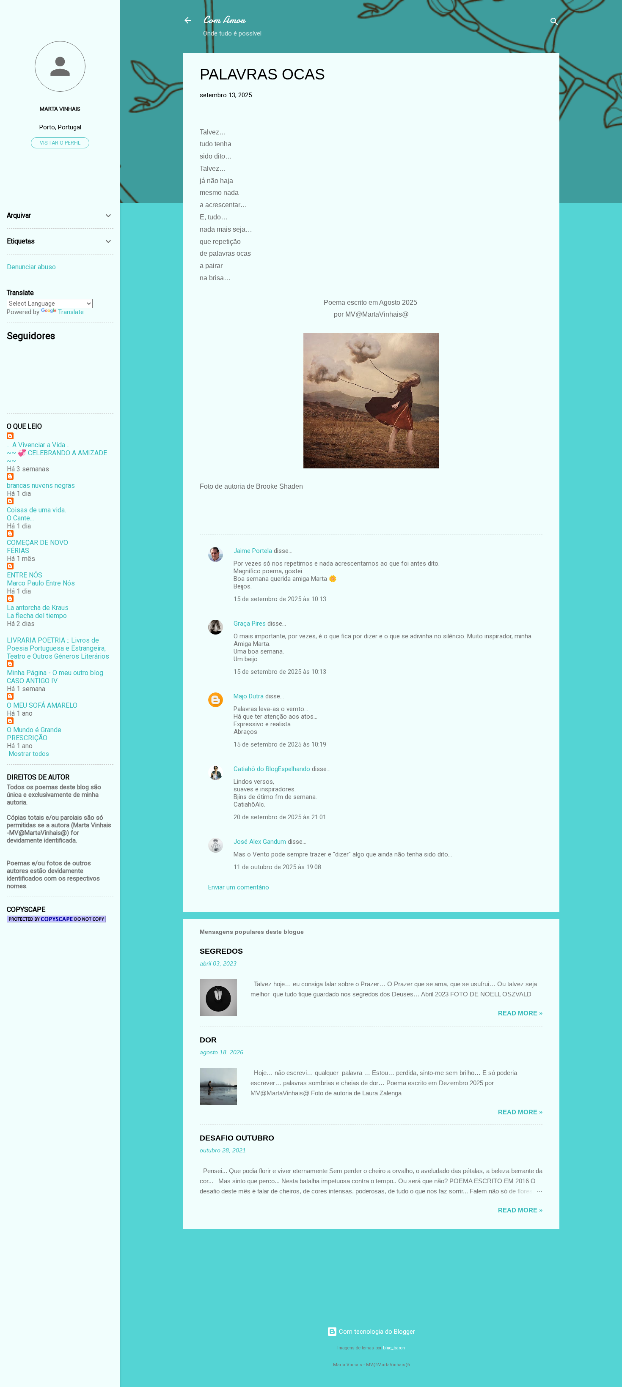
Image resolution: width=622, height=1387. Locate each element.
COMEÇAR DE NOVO (37, 543)
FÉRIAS (18, 551)
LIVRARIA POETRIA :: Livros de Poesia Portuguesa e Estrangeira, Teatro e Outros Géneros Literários (58, 648)
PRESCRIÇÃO (27, 738)
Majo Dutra (249, 696)
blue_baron (394, 1348)
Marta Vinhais (60, 108)
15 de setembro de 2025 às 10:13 (280, 599)
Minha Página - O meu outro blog (55, 673)
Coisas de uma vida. (36, 510)
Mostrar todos (29, 754)
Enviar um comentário (238, 887)
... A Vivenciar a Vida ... (39, 445)
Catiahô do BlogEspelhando (272, 769)
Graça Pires (250, 623)
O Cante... (20, 518)
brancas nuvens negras (41, 485)
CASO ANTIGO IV (32, 681)
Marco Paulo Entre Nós (41, 583)
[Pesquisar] (554, 23)
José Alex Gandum (260, 841)
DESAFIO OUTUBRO (237, 1138)
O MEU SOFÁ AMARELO (42, 705)
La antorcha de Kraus (38, 608)
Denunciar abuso (31, 267)
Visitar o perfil (60, 143)
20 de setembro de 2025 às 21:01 (280, 817)
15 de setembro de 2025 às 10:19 (280, 744)
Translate (71, 312)
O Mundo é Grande (34, 730)
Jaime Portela (253, 551)
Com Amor (224, 20)
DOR (208, 1040)
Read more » (520, 1013)
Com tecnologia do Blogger (376, 1331)
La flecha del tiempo (37, 616)
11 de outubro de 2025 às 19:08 (277, 867)
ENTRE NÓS (24, 575)
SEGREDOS (221, 951)
